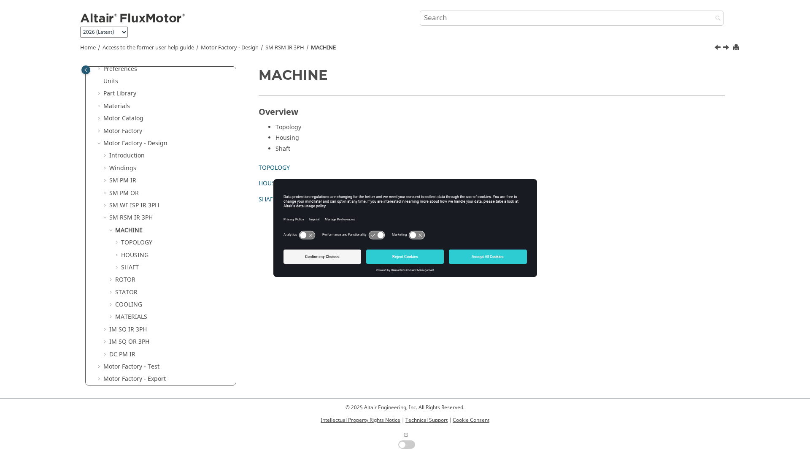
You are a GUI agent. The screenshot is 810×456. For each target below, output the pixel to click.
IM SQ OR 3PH (129, 341)
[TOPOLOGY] (727, 48)
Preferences (120, 69)
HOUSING (134, 255)
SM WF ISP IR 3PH (134, 205)
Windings (122, 168)
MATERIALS (131, 316)
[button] (100, 69)
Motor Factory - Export (134, 379)
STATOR (126, 292)
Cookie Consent (471, 420)
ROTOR (125, 279)
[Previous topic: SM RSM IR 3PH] (718, 48)
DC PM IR (122, 354)
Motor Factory (122, 131)
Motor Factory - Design (230, 48)
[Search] (716, 19)
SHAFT (130, 267)
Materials (116, 106)
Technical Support (426, 420)
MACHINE (323, 48)
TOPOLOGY (136, 242)
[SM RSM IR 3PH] (718, 48)
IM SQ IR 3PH (128, 329)
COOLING (128, 304)
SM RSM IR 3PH (284, 48)
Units (110, 81)
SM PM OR (124, 193)
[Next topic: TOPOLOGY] (727, 48)
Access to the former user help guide (148, 48)
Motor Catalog (123, 118)
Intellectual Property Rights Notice (360, 420)
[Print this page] (737, 48)
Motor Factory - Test (131, 366)
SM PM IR (122, 180)
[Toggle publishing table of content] (85, 69)
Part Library (119, 93)
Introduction (127, 155)
